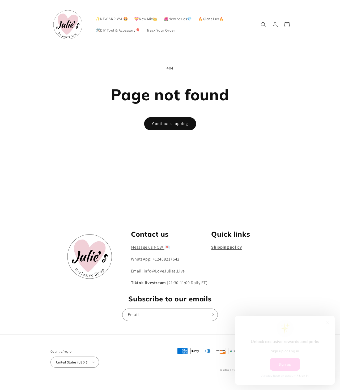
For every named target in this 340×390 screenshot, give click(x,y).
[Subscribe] (212, 208)
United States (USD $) (72, 362)
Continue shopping (170, 123)
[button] (263, 25)
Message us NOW (147, 247)
